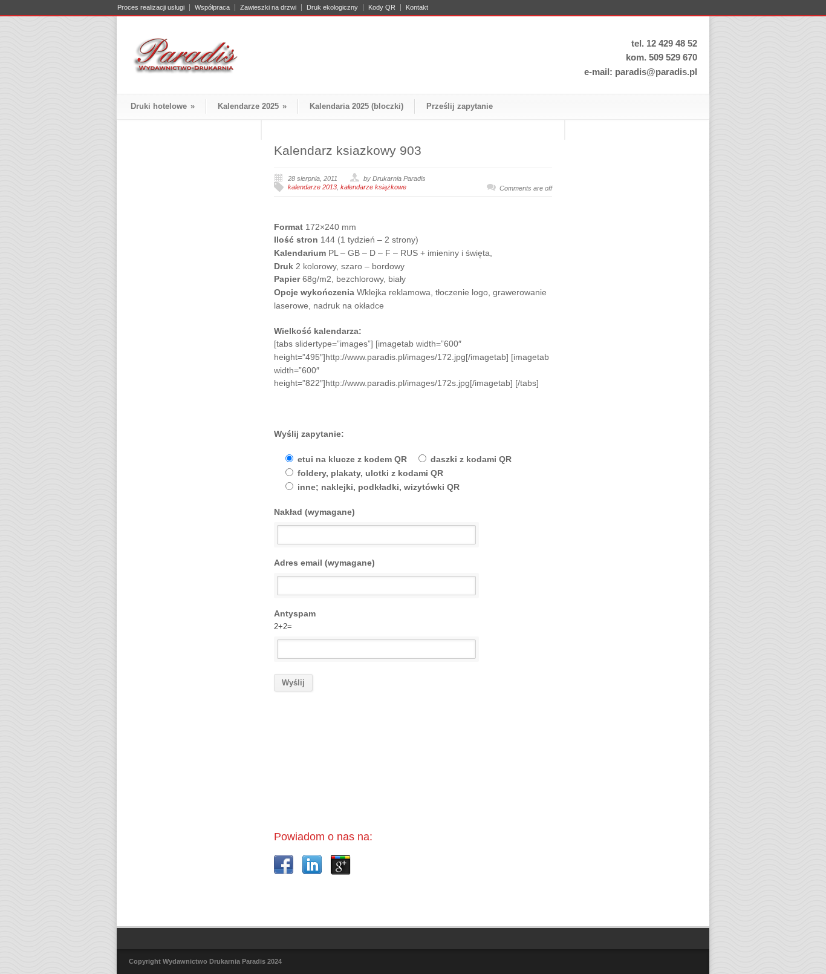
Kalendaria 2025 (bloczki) (356, 106)
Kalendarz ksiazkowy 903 (347, 150)
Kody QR (381, 7)
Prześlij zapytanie (459, 106)
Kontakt (417, 7)
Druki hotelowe (163, 106)
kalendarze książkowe (373, 187)
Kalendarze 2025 (252, 106)
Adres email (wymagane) (324, 562)
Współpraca (212, 7)
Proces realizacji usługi (150, 7)
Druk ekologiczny (332, 7)
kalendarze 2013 (312, 187)
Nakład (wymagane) (314, 512)
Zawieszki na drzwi (268, 7)
